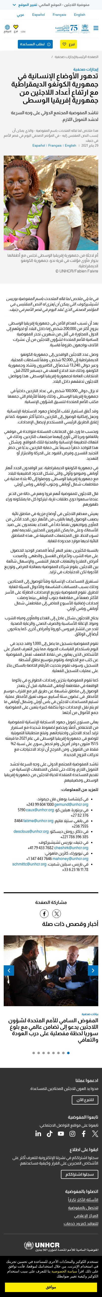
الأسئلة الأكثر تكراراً (83, 1200)
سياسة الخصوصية (64, 1271)
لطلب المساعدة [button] (32, 44)
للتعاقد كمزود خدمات (81, 1223)
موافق (51, 1287)
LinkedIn (38, 1134)
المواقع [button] (7, 31)
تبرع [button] (16, 31)
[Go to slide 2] (62, 1054)
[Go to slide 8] (32, 1054)
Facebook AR (83, 1134)
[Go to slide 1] (67, 1054)
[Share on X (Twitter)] (56, 913)
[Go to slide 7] (37, 1054)
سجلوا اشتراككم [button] (80, 1174)
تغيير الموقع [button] (27, 5)
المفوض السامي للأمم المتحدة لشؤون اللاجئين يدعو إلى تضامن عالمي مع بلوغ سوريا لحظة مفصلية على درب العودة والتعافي (53, 1030)
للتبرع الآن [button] (85, 1100)
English (79, 15)
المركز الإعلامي (86, 1216)
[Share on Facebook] (44, 913)
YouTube (61, 1134)
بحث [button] (23, 31)
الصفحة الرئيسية (86, 57)
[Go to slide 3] (57, 1054)
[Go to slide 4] (52, 1054)
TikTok (49, 1134)
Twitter (95, 1134)
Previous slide (93, 970)
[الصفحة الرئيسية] (73, 29)
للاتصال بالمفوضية (83, 1208)
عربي (20, 15)
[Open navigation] (96, 28)
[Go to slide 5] (47, 1054)
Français (59, 15)
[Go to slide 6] (42, 1054)
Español (38, 15)
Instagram (72, 1134)
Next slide (9, 970)
